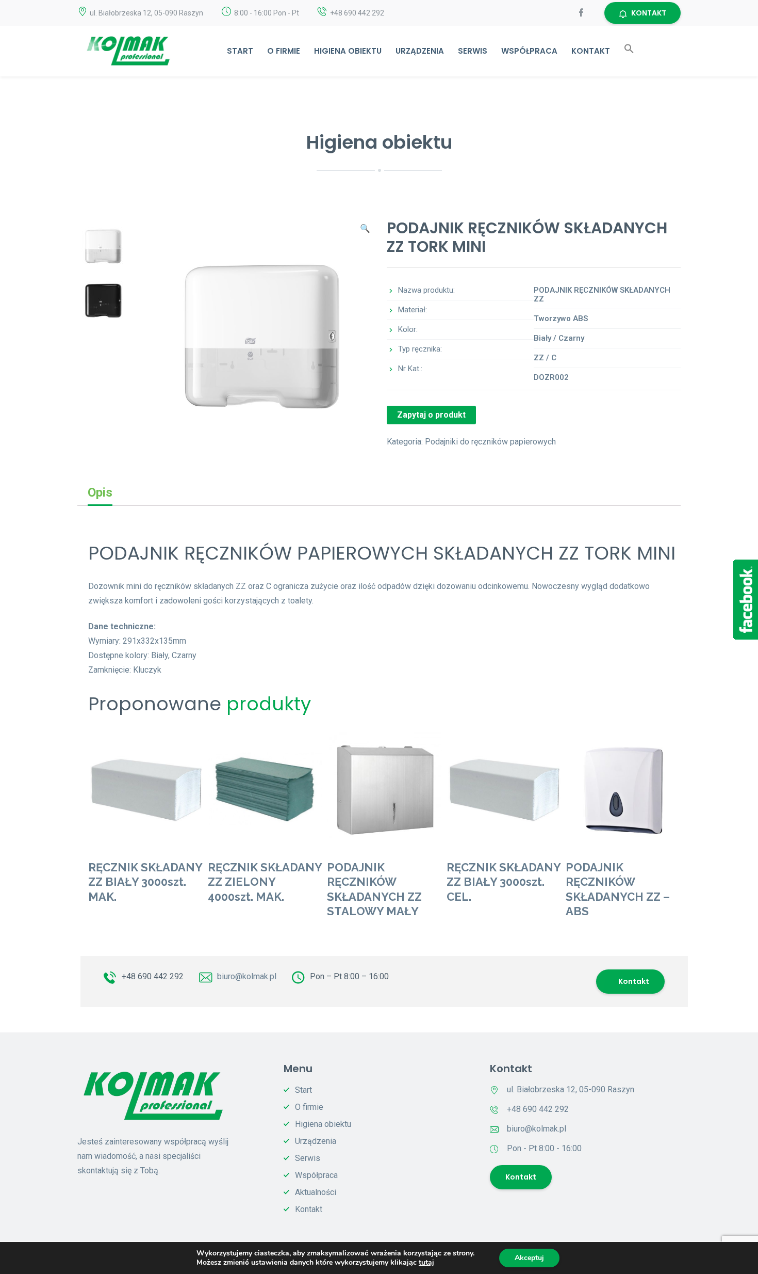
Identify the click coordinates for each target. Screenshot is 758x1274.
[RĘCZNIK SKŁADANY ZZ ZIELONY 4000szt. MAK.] (265, 789)
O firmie (283, 50)
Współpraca (529, 50)
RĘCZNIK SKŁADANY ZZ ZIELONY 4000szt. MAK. (265, 882)
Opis (100, 492)
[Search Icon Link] (629, 51)
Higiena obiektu (348, 50)
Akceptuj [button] (529, 1258)
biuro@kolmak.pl (246, 976)
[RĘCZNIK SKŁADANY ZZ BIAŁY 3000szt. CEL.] (504, 789)
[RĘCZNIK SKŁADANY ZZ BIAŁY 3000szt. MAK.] (145, 789)
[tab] (100, 493)
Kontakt (590, 50)
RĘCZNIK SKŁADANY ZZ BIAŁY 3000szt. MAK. (145, 882)
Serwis (472, 50)
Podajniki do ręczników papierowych (490, 442)
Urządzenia (420, 50)
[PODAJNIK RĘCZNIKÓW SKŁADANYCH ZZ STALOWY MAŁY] (384, 789)
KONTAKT (648, 13)
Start (240, 50)
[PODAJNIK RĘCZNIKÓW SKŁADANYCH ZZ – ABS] (623, 789)
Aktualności (315, 1192)
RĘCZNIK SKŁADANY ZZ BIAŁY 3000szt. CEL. (504, 882)
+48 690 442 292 (153, 976)
